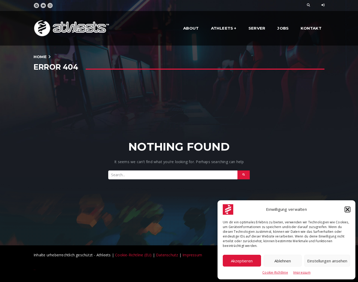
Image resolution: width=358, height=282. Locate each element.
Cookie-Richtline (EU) (134, 254)
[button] (347, 209)
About (191, 28)
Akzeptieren (242, 260)
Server (256, 28)
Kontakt (311, 28)
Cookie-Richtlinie (275, 272)
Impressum (302, 272)
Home (40, 56)
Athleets (222, 28)
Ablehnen (282, 260)
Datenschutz (167, 254)
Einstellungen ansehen (327, 260)
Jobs (283, 28)
